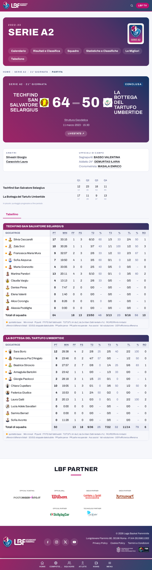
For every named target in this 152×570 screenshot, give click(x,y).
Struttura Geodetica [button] (76, 120)
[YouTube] (74, 542)
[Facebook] (47, 542)
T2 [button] (92, 233)
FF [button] (73, 233)
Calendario (18, 50)
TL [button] (129, 233)
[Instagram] (56, 542)
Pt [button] (54, 233)
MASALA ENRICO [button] (109, 166)
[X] (65, 542)
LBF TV (142, 5)
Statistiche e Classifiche (102, 50)
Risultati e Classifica (46, 50)
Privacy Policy (100, 543)
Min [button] (65, 233)
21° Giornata (39, 72)
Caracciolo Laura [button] (17, 161)
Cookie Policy (117, 543)
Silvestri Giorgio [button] (16, 157)
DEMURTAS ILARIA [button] (107, 161)
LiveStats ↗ (76, 133)
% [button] (100, 233)
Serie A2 (31, 32)
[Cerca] (132, 6)
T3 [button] (110, 233)
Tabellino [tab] (12, 214)
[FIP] (126, 549)
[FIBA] (143, 549)
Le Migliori (132, 50)
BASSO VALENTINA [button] (107, 157)
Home (7, 72)
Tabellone (17, 58)
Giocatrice (12, 233)
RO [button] (144, 233)
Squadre (73, 50)
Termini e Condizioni (138, 543)
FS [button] (80, 233)
